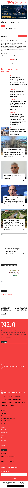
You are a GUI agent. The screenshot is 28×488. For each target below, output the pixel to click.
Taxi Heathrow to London (6, 294)
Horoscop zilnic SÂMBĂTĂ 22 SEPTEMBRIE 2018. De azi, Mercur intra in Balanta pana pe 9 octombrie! (6, 311)
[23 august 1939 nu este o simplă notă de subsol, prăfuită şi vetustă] (14, 354)
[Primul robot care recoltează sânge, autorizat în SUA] (14, 380)
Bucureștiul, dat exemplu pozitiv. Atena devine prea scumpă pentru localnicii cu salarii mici (13, 249)
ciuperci (15, 59)
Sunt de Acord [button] (20, 485)
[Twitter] (22, 36)
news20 (5, 28)
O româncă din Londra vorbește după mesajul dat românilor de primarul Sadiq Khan (13, 177)
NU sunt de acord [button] (11, 485)
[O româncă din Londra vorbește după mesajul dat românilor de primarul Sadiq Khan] (5, 92)
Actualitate (12, 75)
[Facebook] (19, 36)
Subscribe (14, 478)
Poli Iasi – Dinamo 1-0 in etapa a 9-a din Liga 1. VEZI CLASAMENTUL (21, 309)
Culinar (3, 26)
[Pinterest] (25, 36)
